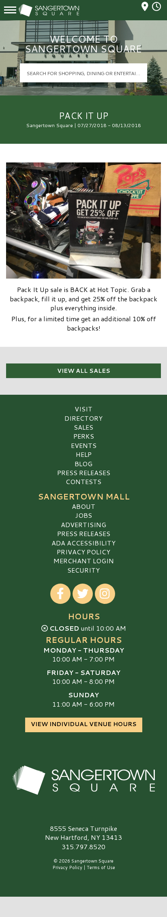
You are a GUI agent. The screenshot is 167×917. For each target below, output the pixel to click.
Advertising (83, 524)
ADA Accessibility (83, 542)
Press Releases (83, 472)
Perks (83, 436)
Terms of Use (101, 867)
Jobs (83, 515)
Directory (83, 418)
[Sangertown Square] (83, 780)
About (83, 506)
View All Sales (83, 371)
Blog (83, 463)
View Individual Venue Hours (84, 724)
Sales (83, 427)
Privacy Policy (83, 551)
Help (84, 454)
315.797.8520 (83, 846)
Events (83, 445)
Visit (83, 408)
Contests (83, 481)
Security (83, 570)
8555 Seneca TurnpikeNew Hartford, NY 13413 (83, 833)
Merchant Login (84, 560)
